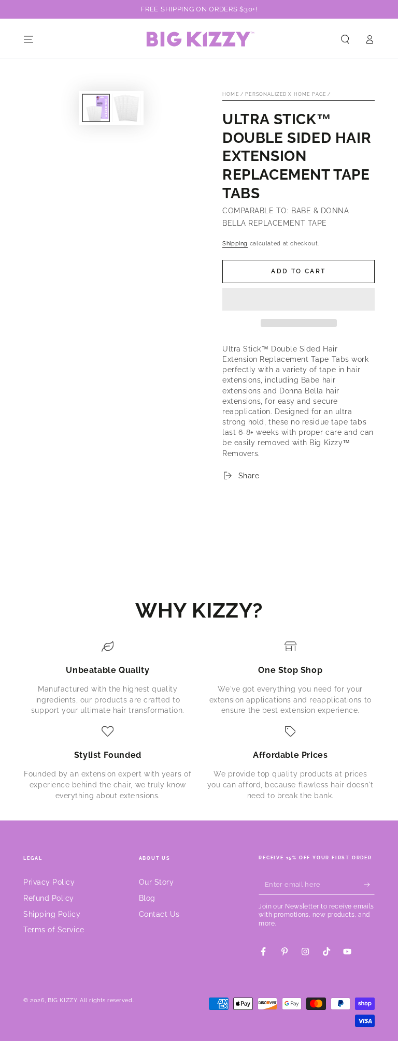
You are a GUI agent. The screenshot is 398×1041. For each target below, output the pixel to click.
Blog (147, 897)
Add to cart (298, 271)
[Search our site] (345, 39)
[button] (298, 299)
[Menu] (29, 39)
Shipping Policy (51, 914)
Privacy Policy (49, 881)
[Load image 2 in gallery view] (126, 108)
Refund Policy (48, 897)
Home (230, 94)
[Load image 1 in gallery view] (96, 108)
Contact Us (159, 914)
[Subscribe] (369, 884)
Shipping (235, 243)
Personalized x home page (285, 94)
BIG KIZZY (62, 1000)
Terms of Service (53, 929)
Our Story (156, 881)
